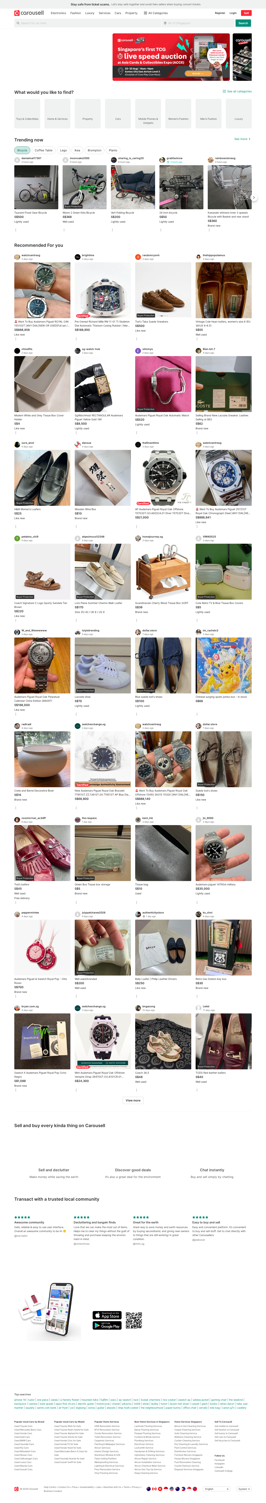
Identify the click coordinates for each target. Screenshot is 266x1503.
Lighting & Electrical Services (109, 1465)
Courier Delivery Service (186, 1465)
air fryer (63, 1407)
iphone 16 (20, 1399)
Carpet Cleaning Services (187, 1429)
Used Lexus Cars (22, 1462)
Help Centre (50, 1487)
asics (113, 1399)
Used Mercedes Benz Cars (27, 1429)
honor (164, 1403)
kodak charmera (150, 1399)
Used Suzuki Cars (23, 1469)
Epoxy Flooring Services (146, 1429)
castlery (241, 1407)
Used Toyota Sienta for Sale (68, 1437)
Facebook (220, 1460)
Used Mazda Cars (23, 1465)
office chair (189, 1407)
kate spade (46, 1403)
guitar (100, 1407)
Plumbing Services (143, 1440)
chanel (116, 1403)
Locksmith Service (143, 1447)
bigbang (81, 1407)
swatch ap (184, 1399)
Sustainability (87, 1487)
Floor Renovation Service (107, 1469)
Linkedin (219, 1467)
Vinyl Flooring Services (106, 1473)
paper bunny (173, 1407)
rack (136, 1399)
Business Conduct (53, 1491)
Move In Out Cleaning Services (190, 1426)
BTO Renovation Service (106, 1429)
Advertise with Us (112, 1487)
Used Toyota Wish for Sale (67, 1426)
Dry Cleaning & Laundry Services (191, 1444)
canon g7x (228, 1407)
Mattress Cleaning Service (187, 1437)
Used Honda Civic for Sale (67, 1440)
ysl (71, 1407)
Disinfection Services (185, 1451)
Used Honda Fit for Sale (66, 1444)
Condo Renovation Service (108, 1433)
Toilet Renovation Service (107, 1437)
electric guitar (86, 1403)
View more (133, 1100)
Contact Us (64, 1487)
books (213, 1403)
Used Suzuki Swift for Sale (67, 1462)
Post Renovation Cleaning (187, 1462)
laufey (154, 1403)
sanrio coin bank (46, 1407)
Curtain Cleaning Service (187, 1440)
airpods (111, 1407)
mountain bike (89, 1399)
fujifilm (104, 1399)
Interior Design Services (106, 1451)
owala (54, 1399)
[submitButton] (243, 23)
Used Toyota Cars (23, 1426)
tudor (31, 1399)
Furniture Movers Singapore (188, 1455)
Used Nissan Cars (23, 1455)
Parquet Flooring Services (147, 1433)
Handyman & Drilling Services (149, 1451)
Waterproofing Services (106, 1462)
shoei (146, 1403)
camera (33, 1403)
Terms (126, 1487)
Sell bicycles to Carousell (227, 1440)
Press (75, 1487)
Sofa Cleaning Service (185, 1433)
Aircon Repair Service (145, 1458)
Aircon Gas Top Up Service (148, 1469)
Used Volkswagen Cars (26, 1458)
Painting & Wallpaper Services (109, 1444)
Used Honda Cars (23, 1433)
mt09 (137, 1403)
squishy (30, 1407)
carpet (195, 1403)
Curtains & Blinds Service (147, 1437)
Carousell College (224, 1470)
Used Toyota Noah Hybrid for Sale (71, 1429)
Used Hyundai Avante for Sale (69, 1458)
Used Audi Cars (22, 1437)
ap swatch (125, 1399)
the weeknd (236, 1399)
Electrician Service (143, 1444)
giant (205, 1403)
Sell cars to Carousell (225, 1437)
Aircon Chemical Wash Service (149, 1465)
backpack (20, 1403)
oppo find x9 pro (65, 1403)
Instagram (220, 1463)
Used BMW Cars (22, 1440)
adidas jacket (201, 1399)
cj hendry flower (69, 1399)
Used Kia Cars (21, 1447)
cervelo (203, 1407)
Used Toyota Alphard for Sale (69, 1433)
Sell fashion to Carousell (227, 1429)
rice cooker (169, 1399)
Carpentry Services (104, 1440)
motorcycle (103, 1403)
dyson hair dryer (179, 1403)
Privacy (136, 1487)
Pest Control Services (185, 1447)
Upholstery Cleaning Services (149, 1455)
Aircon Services (102, 1447)
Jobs (98, 1487)
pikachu (127, 1403)
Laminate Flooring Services (148, 1426)
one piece (42, 1399)
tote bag (215, 1407)
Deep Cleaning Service (146, 1473)
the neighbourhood (152, 1407)
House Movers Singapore (187, 1458)
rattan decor (226, 1403)
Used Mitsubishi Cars (25, 1451)
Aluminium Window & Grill (107, 1455)
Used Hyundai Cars (24, 1444)
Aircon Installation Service (147, 1462)
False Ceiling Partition (105, 1458)
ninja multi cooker (128, 1407)
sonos (91, 1407)
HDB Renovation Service (107, 1426)
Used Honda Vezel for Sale (67, 1447)
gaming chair (219, 1399)
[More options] (15, 230)
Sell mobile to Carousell (226, 1426)
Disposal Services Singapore (188, 1469)
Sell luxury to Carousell (226, 1433)
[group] (133, 57)
